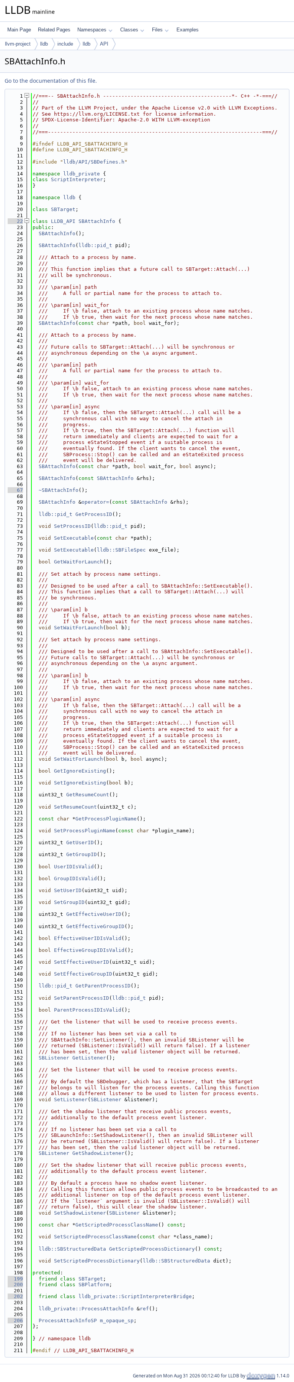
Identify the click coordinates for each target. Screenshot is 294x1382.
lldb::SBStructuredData (72, 1249)
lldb (44, 44)
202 (15, 1296)
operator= (95, 502)
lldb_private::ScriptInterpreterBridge (135, 1296)
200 (15, 1284)
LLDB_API (63, 221)
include (65, 44)
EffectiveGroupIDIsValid (89, 950)
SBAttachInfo (96, 221)
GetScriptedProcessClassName (116, 1225)
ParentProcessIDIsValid (87, 1010)
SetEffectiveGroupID (83, 974)
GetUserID (80, 842)
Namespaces (91, 30)
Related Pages (54, 30)
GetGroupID (81, 854)
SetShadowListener (80, 1213)
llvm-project (18, 44)
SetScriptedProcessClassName (95, 1237)
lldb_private (81, 174)
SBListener (54, 1058)
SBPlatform (93, 1284)
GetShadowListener (98, 1153)
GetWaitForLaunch (78, 562)
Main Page (19, 30)
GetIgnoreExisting (80, 771)
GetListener (89, 1058)
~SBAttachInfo (58, 490)
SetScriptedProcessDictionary (97, 1261)
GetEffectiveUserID (93, 914)
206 (15, 1320)
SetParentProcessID (81, 998)
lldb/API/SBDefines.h (93, 162)
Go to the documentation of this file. (51, 80)
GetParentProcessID (103, 986)
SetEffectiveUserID (81, 962)
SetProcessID (72, 526)
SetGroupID (69, 902)
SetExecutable (74, 538)
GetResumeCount (87, 794)
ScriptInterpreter (77, 179)
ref (144, 1309)
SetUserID (68, 890)
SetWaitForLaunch (78, 627)
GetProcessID (93, 514)
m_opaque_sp (117, 1320)
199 (15, 1279)
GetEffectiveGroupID (95, 926)
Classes (129, 30)
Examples (187, 30)
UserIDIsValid (74, 866)
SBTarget (63, 209)
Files (157, 30)
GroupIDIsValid (75, 878)
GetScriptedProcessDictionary (152, 1249)
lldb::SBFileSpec (121, 550)
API (104, 44)
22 (15, 221)
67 (15, 490)
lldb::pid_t (95, 245)
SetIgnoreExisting (80, 783)
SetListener (71, 1099)
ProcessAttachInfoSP (68, 1320)
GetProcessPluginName (106, 819)
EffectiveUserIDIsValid (87, 938)
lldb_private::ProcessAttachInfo (86, 1309)
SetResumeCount (75, 807)
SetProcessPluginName (84, 830)
